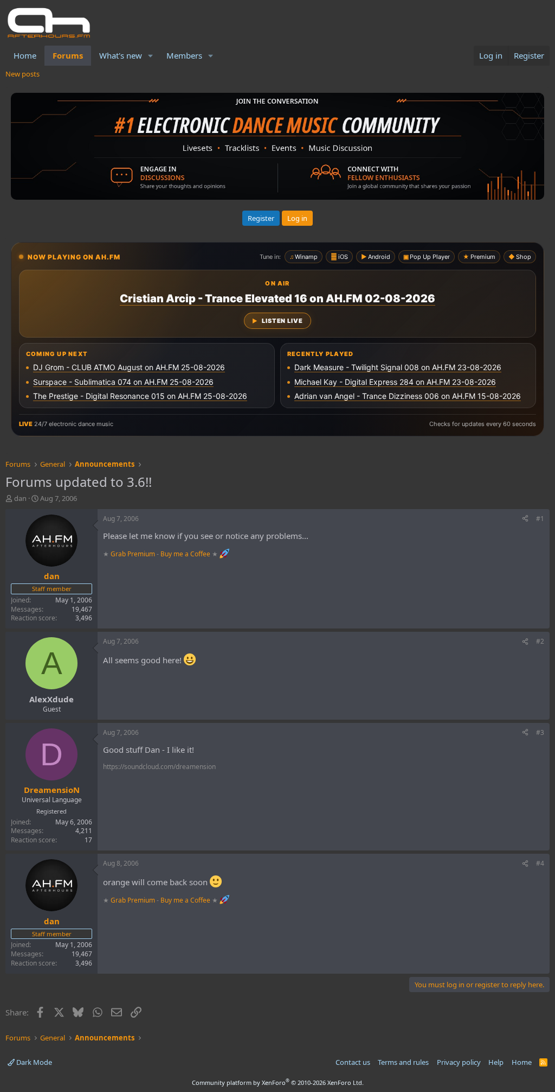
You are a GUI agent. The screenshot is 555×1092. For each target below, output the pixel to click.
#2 (540, 641)
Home (25, 55)
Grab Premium (134, 553)
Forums (68, 55)
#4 (540, 863)
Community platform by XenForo (278, 1082)
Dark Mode (33, 1062)
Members (184, 55)
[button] (150, 56)
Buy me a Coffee (185, 553)
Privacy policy (459, 1062)
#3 (540, 732)
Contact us (352, 1062)
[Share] (525, 519)
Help (496, 1062)
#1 (540, 518)
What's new (120, 55)
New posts (22, 74)
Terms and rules (403, 1062)
